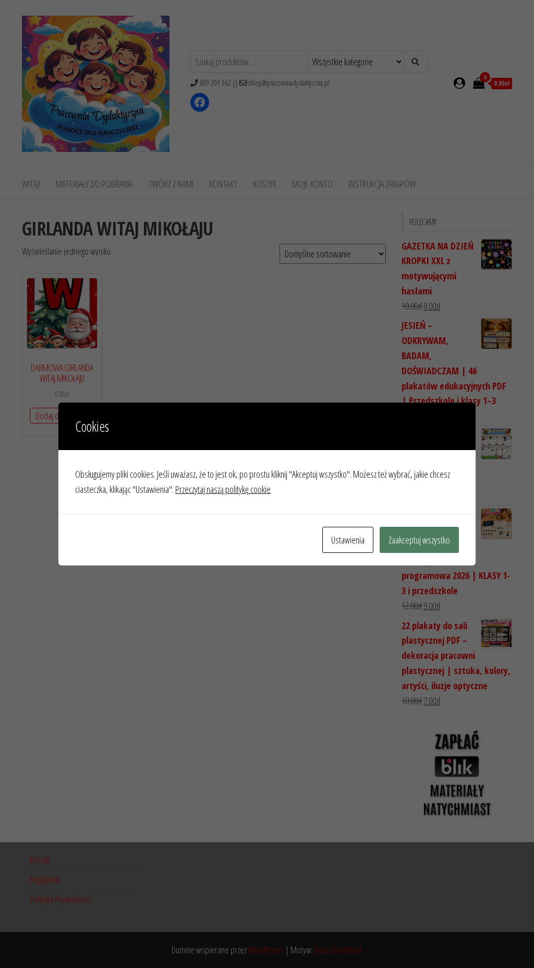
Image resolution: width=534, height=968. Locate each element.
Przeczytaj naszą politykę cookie (223, 489)
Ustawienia (348, 540)
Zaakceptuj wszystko (419, 540)
